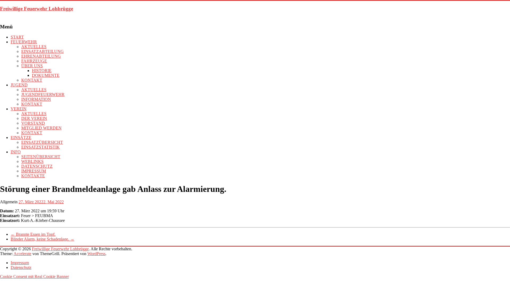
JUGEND (19, 85)
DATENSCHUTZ (37, 166)
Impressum (20, 262)
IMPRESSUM (33, 171)
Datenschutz (21, 267)
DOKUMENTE (46, 75)
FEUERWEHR (24, 42)
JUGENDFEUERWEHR (43, 94)
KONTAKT (31, 80)
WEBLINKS (32, 161)
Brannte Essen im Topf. (33, 234)
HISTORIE (42, 70)
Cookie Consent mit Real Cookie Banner (34, 276)
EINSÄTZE (21, 137)
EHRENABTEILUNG (41, 56)
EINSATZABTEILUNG (42, 51)
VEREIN (19, 109)
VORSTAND (33, 123)
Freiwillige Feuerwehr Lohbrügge (36, 8)
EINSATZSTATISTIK (40, 147)
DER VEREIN (34, 118)
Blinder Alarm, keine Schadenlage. (42, 239)
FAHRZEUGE (34, 61)
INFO (16, 152)
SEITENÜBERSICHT (40, 156)
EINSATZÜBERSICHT (42, 142)
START (17, 37)
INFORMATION (36, 99)
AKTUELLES (33, 46)
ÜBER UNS (32, 66)
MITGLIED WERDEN (41, 128)
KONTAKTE (33, 176)
